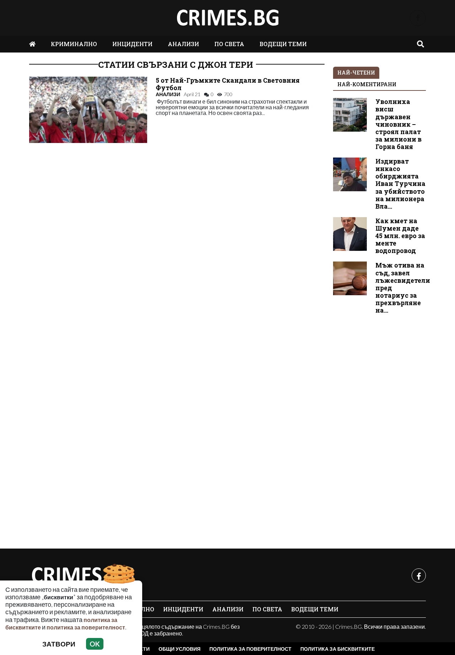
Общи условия (179, 649)
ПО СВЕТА (229, 44)
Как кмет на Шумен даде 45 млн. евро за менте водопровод (400, 236)
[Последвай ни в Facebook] (418, 18)
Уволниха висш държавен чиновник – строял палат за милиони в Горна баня (398, 124)
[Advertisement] (379, 427)
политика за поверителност (86, 627)
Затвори (58, 644)
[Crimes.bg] (82, 575)
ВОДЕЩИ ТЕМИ (283, 44)
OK (95, 644)
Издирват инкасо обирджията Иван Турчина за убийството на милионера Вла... (400, 183)
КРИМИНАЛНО (74, 44)
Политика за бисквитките (337, 649)
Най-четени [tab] (356, 72)
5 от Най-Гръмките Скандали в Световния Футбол (228, 84)
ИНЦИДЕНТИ (132, 44)
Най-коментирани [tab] (366, 84)
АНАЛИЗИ (183, 44)
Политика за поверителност (250, 649)
